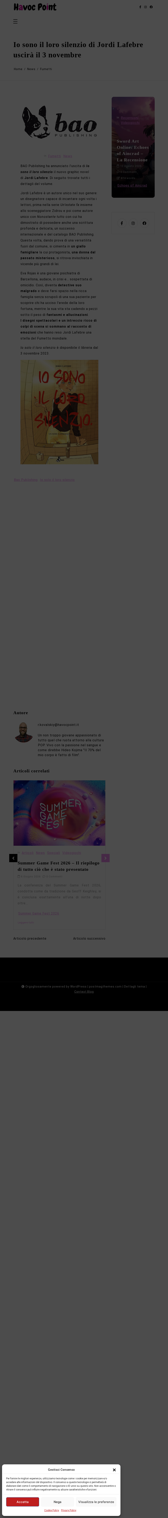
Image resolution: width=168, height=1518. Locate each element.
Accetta (23, 1502)
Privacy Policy (68, 1510)
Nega (57, 1502)
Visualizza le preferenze (96, 1502)
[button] (114, 1470)
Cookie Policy (51, 1510)
